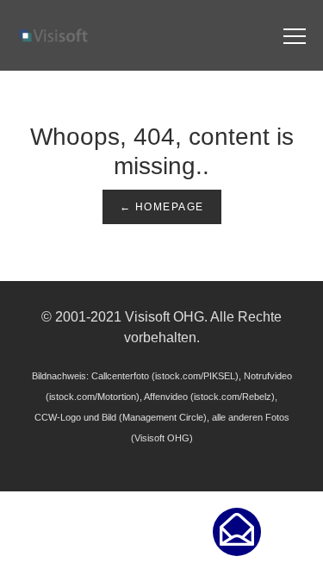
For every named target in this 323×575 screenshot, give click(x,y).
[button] (237, 532)
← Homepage (162, 207)
